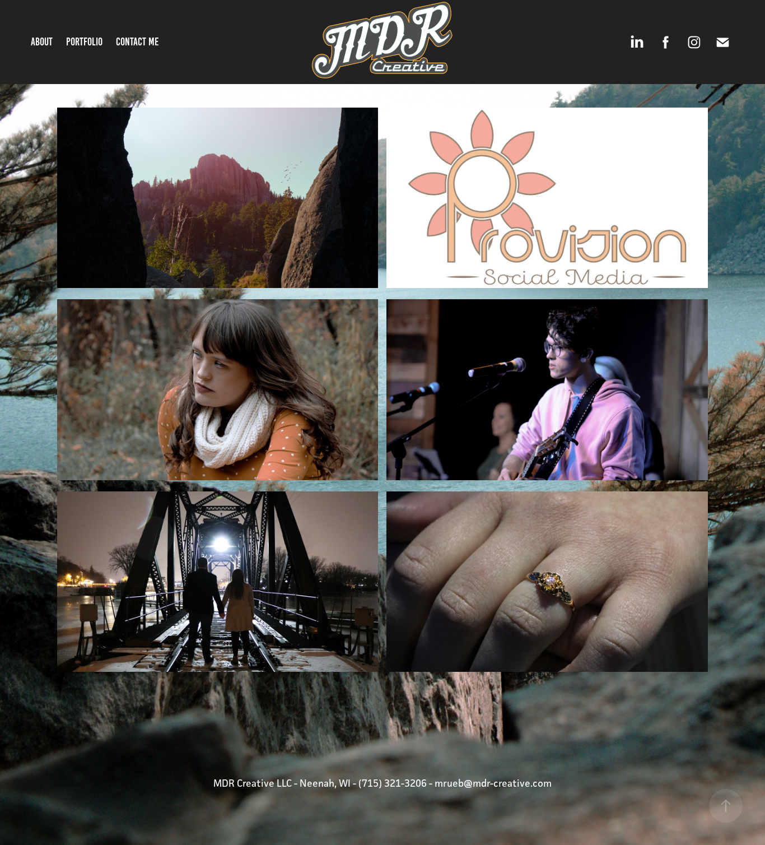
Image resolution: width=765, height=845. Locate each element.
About (42, 42)
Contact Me (137, 42)
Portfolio (84, 42)
